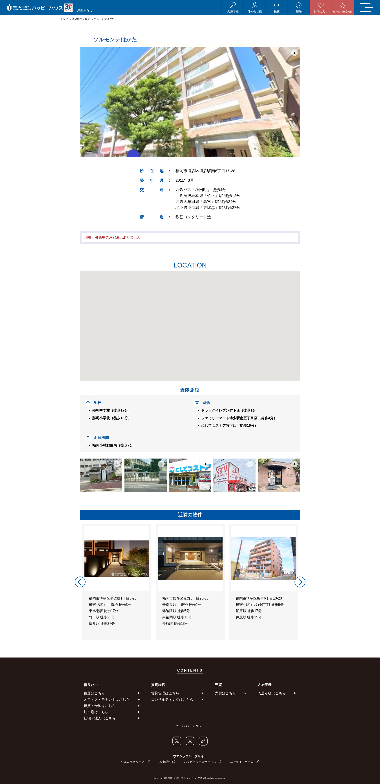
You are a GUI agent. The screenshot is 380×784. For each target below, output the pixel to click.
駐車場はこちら (96, 712)
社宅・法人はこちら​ (99, 718)
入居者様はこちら (272, 693)
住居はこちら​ (94, 693)
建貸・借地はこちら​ (99, 706)
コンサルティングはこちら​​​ (172, 699)
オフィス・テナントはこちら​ (107, 699)
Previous (80, 581)
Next (299, 581)
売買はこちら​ (225, 693)
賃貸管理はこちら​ (165, 693)
